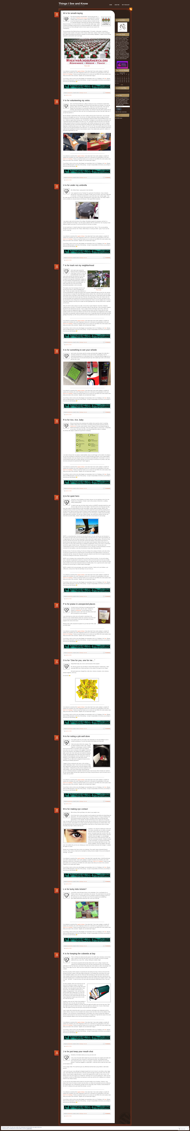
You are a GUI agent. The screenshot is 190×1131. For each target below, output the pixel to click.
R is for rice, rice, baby (73, 420)
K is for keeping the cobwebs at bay (79, 953)
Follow (118, 109)
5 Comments (107, 596)
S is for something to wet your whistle (80, 350)
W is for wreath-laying (73, 13)
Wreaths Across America (82, 18)
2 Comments (107, 92)
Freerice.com (73, 426)
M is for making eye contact (75, 809)
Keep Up (119, 95)
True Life (85, 92)
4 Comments (107, 488)
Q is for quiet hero (71, 496)
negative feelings (81, 71)
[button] (75, 142)
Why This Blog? (126, 4)
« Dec (122, 84)
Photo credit (87, 65)
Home (110, 4)
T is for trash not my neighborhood (78, 265)
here (105, 78)
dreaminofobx (70, 92)
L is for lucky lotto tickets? (74, 889)
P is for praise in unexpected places (79, 604)
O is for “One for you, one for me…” (79, 660)
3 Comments (107, 257)
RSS (130, 10)
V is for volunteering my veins (76, 100)
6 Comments (107, 177)
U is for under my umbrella (75, 185)
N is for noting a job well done (76, 736)
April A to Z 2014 (68, 95)
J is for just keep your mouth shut (78, 1051)
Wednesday (78, 610)
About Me (117, 4)
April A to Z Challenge (68, 74)
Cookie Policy (29, 1128)
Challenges (81, 92)
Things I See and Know (73, 3)
